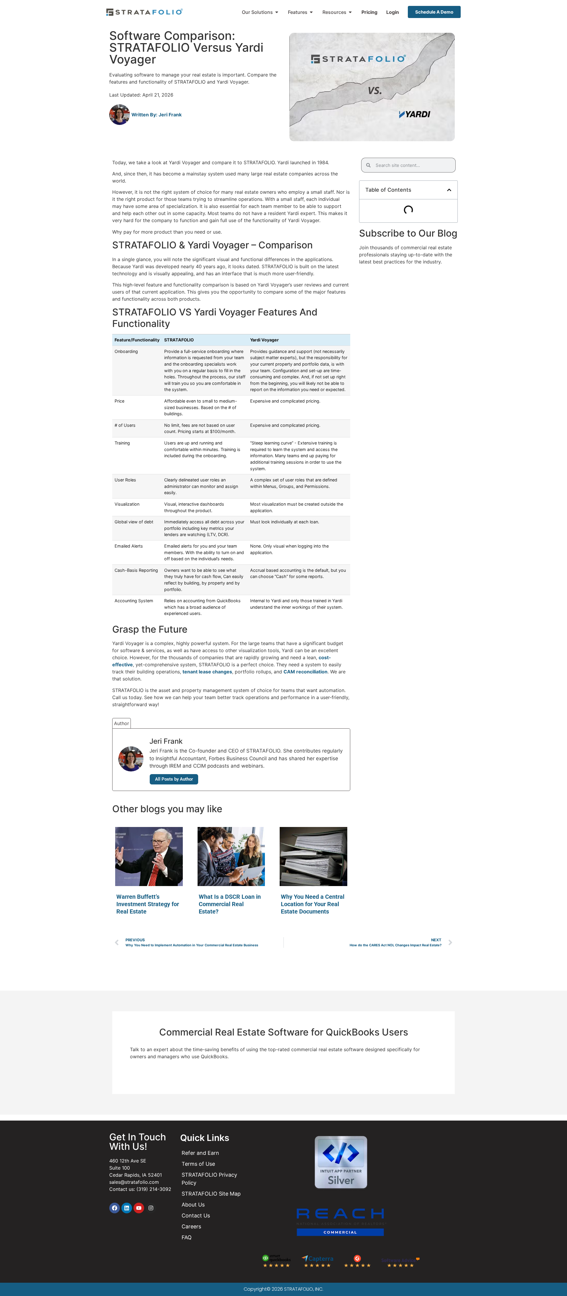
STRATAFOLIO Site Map (211, 1194)
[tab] (121, 723)
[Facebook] (114, 1208)
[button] (449, 190)
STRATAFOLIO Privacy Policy (209, 1179)
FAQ (187, 1237)
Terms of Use (198, 1164)
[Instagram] (151, 1208)
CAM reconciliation (306, 672)
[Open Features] (311, 12)
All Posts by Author (174, 779)
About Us (193, 1204)
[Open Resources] (350, 12)
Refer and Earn (200, 1153)
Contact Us (196, 1215)
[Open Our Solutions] (276, 12)
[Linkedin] (126, 1208)
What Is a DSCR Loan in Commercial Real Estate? (230, 904)
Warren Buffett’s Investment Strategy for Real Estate (147, 904)
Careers (191, 1226)
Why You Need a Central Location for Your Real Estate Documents (312, 904)
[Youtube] (138, 1208)
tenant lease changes (207, 672)
